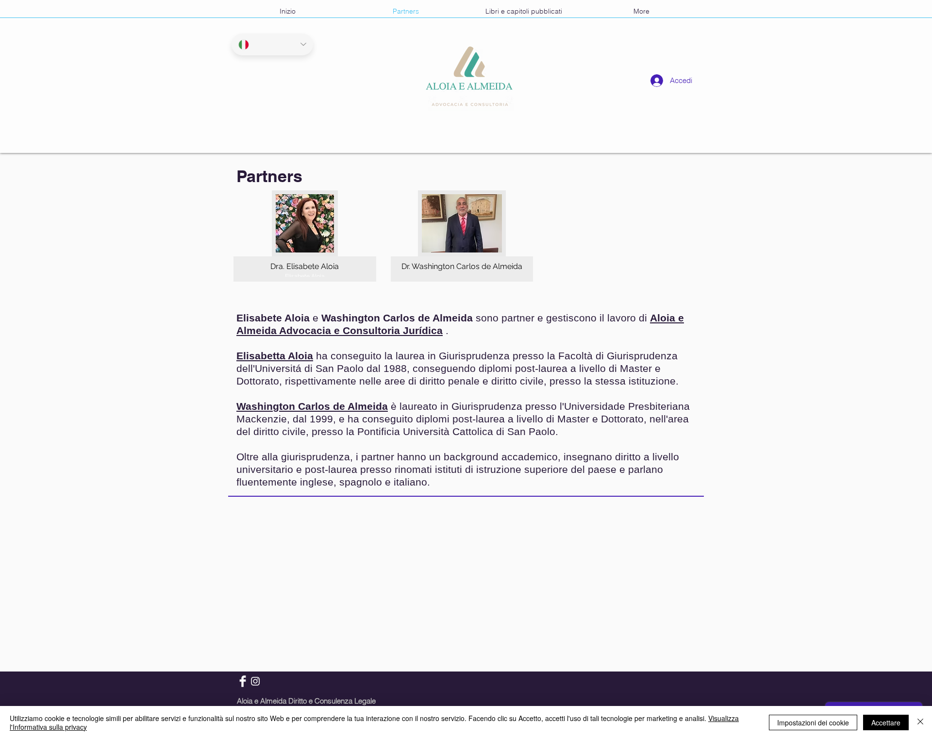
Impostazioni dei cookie (813, 722)
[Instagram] (255, 681)
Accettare (885, 722)
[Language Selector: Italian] (272, 44)
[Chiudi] (920, 722)
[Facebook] (243, 681)
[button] (304, 236)
